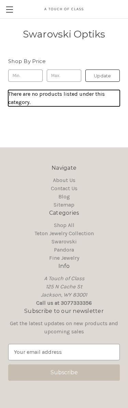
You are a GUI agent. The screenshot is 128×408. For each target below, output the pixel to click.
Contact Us (64, 188)
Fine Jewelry (64, 258)
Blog (64, 196)
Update (102, 75)
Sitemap (64, 204)
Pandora (64, 249)
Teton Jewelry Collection (64, 233)
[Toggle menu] (9, 9)
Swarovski (64, 241)
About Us (64, 180)
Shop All (64, 225)
